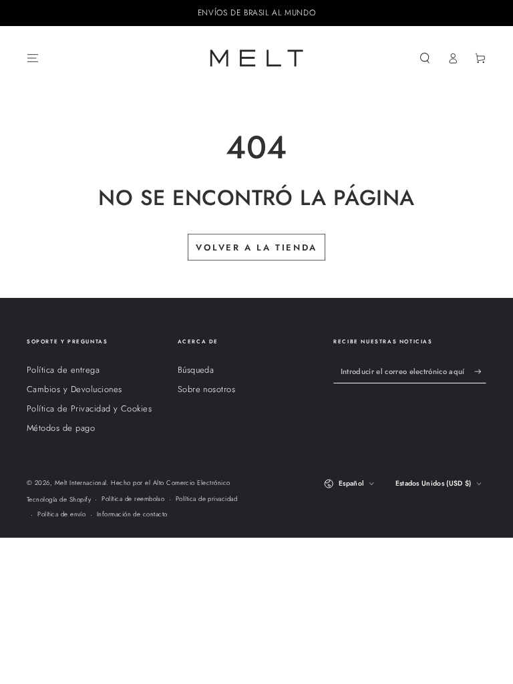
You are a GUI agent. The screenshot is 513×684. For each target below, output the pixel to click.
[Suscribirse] (480, 371)
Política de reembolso (133, 499)
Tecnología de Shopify (59, 499)
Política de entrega (63, 369)
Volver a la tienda (256, 247)
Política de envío (61, 514)
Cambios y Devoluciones (74, 389)
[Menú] (33, 57)
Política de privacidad (207, 499)
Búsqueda (196, 369)
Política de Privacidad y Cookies (89, 408)
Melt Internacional (81, 483)
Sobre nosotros (207, 389)
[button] (425, 57)
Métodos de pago (61, 427)
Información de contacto (132, 514)
